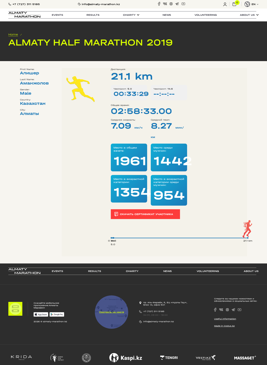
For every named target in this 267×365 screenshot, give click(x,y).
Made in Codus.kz (224, 326)
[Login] (226, 4)
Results (93, 15)
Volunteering (206, 15)
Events (57, 15)
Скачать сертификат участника (146, 214)
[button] (131, 15)
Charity (132, 271)
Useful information (225, 319)
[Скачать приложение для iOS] (41, 314)
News (167, 15)
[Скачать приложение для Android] (57, 314)
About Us (251, 271)
